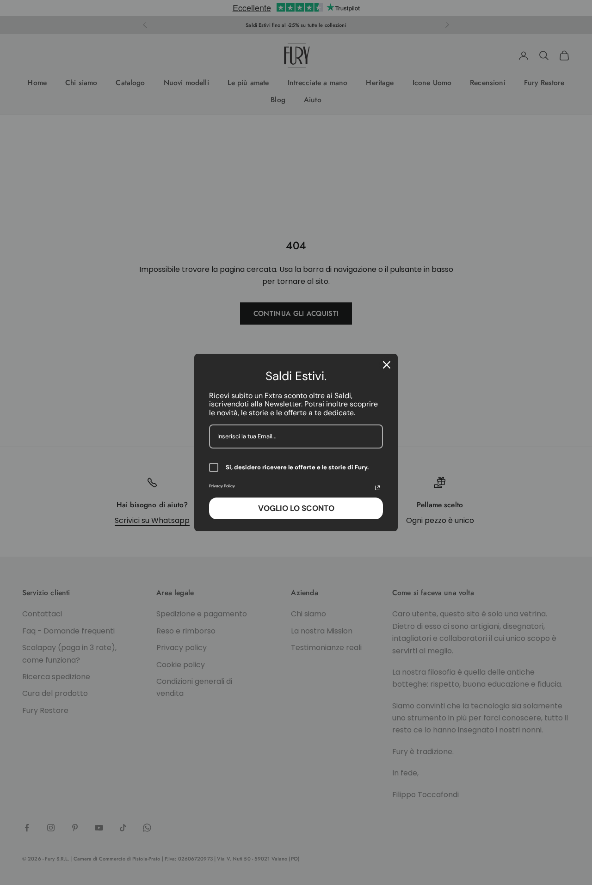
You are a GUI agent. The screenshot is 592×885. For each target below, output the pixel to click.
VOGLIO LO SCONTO (296, 508)
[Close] (387, 365)
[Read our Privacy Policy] (377, 487)
